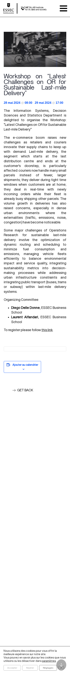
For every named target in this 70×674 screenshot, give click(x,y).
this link (47, 329)
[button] (22, 390)
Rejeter (30, 668)
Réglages (48, 668)
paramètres (49, 661)
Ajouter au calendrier (25, 364)
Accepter (12, 668)
